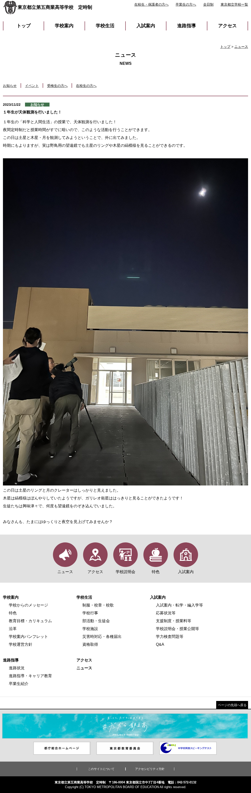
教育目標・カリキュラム (30, 621)
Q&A (160, 644)
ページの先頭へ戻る (232, 705)
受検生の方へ (57, 86)
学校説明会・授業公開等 (177, 629)
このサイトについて (101, 769)
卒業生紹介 (18, 684)
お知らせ (10, 86)
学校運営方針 (20, 644)
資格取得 (90, 644)
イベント (32, 86)
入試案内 (146, 25)
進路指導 (186, 25)
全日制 (208, 4)
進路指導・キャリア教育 (30, 676)
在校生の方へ (86, 86)
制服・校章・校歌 (98, 605)
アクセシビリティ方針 (149, 769)
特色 (13, 613)
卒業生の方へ (186, 4)
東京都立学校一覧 (234, 4)
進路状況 (17, 668)
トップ (24, 25)
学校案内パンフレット (28, 636)
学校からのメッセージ (28, 605)
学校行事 (90, 613)
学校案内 (64, 25)
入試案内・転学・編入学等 (179, 605)
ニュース (241, 47)
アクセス (227, 25)
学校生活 (105, 25)
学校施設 (90, 629)
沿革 (13, 629)
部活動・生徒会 (96, 621)
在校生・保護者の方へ (151, 4)
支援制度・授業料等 (173, 621)
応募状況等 (166, 613)
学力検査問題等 (169, 636)
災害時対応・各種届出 (102, 636)
